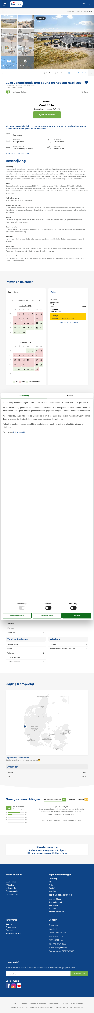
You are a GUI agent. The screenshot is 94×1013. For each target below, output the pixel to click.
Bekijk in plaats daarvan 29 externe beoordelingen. (61, 820)
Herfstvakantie (12, 894)
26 (37, 328)
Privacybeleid (11, 927)
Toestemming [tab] (24, 396)
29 (28, 369)
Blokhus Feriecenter (56, 911)
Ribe (50, 882)
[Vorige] (39, 42)
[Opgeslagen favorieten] (84, 4)
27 (19, 369)
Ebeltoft (52, 888)
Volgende (39, 300)
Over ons (9, 930)
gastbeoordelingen (16, 92)
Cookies (9, 924)
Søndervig (53, 879)
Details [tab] (70, 396)
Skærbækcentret (55, 902)
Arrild (51, 885)
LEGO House (11, 882)
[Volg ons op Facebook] (8, 985)
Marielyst (52, 891)
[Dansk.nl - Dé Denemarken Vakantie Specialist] (16, 4)
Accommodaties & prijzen (79, 73)
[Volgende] (89, 42)
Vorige (12, 300)
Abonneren (80, 974)
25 (41, 364)
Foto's (48, 73)
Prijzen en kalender (47, 115)
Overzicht (60, 73)
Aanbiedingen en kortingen (72, 1003)
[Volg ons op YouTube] (19, 985)
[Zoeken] (89, 4)
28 (24, 369)
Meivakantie (11, 888)
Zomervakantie (12, 891)
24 (37, 364)
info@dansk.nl (61, 947)
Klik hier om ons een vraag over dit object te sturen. (47, 853)
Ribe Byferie (53, 905)
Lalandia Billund (55, 899)
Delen (86, 92)
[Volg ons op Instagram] (13, 985)
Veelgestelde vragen (14, 933)
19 (37, 323)
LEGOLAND (10, 879)
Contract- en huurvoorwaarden (68, 322)
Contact (14, 1003)
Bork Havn (53, 908)
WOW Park (10, 885)
